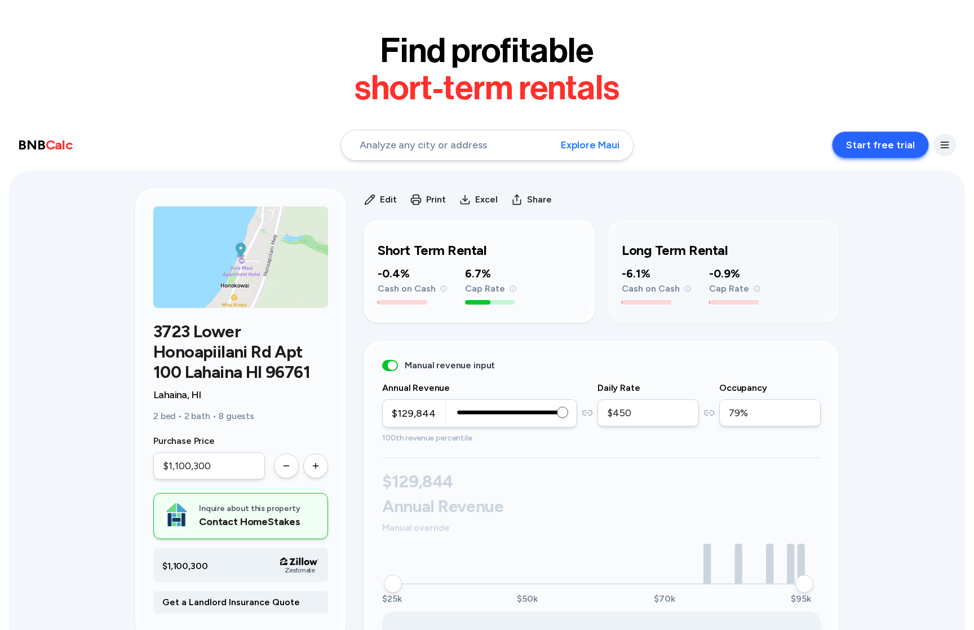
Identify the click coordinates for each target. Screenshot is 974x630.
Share (539, 199)
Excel (486, 199)
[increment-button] (315, 465)
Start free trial (880, 145)
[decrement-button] (286, 465)
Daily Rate (618, 387)
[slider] (562, 412)
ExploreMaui (590, 145)
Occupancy (743, 387)
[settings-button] (944, 145)
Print (436, 199)
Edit (388, 199)
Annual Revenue (416, 387)
